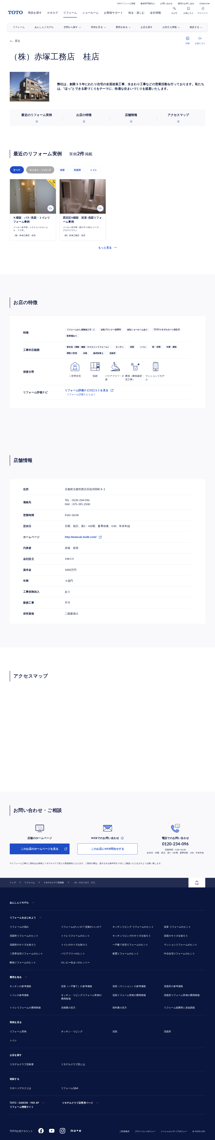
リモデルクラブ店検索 (54, 883)
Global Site (205, 4)
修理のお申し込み (186, 4)
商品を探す (35, 12)
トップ (13, 883)
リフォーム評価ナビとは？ (81, 394)
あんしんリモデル (19, 903)
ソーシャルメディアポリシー (174, 1131)
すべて (16, 170)
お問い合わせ (166, 4)
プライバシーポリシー (145, 1131)
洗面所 (77, 170)
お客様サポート (113, 12)
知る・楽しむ (136, 12)
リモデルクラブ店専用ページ (77, 1103)
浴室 (62, 170)
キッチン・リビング (40, 170)
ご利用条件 (124, 1131)
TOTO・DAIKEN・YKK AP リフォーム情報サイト (24, 1105)
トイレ (93, 170)
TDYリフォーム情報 (126, 4)
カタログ (52, 12)
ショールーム (90, 12)
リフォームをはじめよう (23, 918)
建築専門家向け (148, 4)
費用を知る (16, 977)
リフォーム (70, 12)
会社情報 (155, 12)
